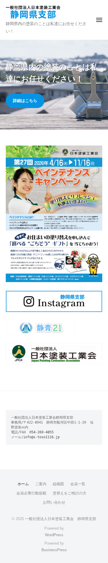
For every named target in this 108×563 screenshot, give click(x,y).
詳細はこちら (25, 100)
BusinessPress (54, 550)
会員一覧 (77, 484)
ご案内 (40, 484)
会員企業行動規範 (31, 493)
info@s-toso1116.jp (41, 437)
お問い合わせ (54, 502)
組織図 (58, 484)
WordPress (54, 535)
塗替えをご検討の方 (69, 493)
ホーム (23, 484)
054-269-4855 (41, 432)
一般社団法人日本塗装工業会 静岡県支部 (60, 519)
